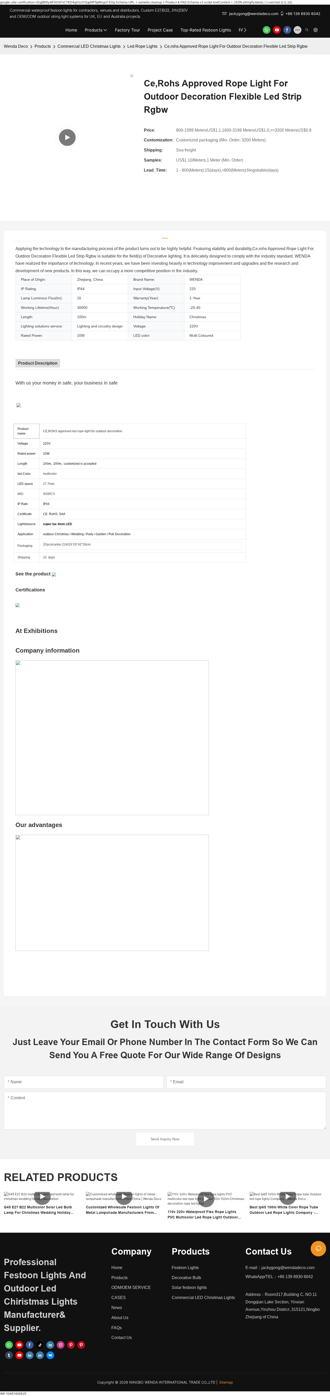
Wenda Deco (16, 46)
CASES (118, 1297)
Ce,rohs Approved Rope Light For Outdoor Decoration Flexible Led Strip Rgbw (236, 46)
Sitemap (226, 1382)
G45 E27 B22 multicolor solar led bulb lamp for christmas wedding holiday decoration (38, 1210)
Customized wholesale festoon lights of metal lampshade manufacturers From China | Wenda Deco (122, 1210)
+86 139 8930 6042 (302, 13)
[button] (245, 30)
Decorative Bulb (186, 1277)
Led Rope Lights (142, 46)
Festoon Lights (185, 1267)
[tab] (165, 235)
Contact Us (121, 1337)
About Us (119, 1317)
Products (43, 46)
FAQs (116, 1328)
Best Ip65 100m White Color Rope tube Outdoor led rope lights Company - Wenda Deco (284, 1210)
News (116, 1307)
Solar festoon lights (189, 1287)
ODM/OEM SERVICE (131, 1287)
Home (116, 1267)
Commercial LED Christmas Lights (89, 46)
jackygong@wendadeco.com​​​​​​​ (253, 13)
